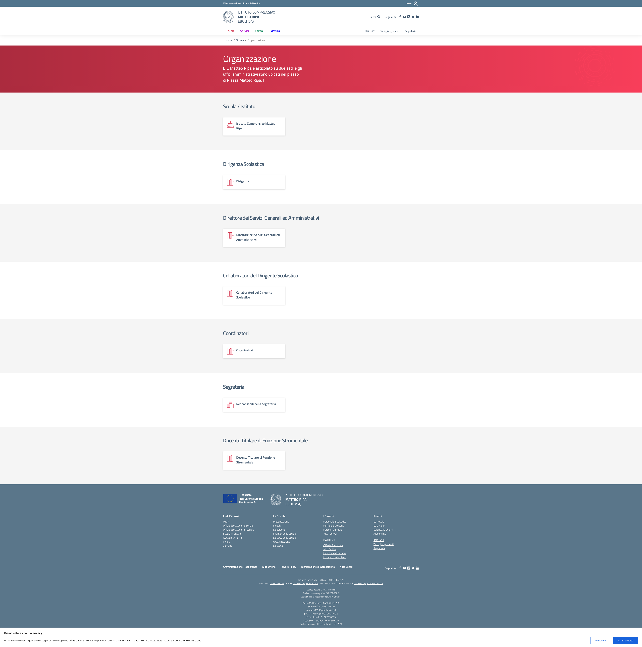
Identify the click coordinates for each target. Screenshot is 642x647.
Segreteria (410, 31)
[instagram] (408, 16)
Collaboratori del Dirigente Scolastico (260, 275)
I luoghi (277, 526)
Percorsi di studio (332, 530)
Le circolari (379, 526)
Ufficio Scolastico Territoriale (238, 530)
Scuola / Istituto (239, 106)
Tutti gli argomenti (389, 31)
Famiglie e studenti (333, 526)
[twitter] (413, 16)
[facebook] (400, 16)
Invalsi (226, 542)
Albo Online (329, 549)
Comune (227, 546)
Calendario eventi (383, 530)
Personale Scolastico (334, 522)
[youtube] (404, 16)
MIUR (226, 522)
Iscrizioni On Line (232, 538)
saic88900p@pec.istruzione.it (368, 583)
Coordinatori (235, 333)
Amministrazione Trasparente (240, 567)
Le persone (279, 530)
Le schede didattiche (334, 553)
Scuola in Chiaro (232, 534)
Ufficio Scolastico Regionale (238, 526)
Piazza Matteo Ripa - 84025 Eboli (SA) (325, 580)
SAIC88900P (332, 593)
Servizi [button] (244, 31)
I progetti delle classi (334, 557)
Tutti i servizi (330, 534)
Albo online (379, 534)
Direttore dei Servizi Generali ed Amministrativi (271, 218)
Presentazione (281, 522)
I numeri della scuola (284, 534)
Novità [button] (258, 31)
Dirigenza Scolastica (243, 164)
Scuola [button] (230, 31)
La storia (278, 546)
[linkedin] (417, 16)
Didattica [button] (274, 31)
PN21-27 (369, 31)
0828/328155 (277, 583)
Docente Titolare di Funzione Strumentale (265, 440)
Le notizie (378, 522)
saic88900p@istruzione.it (305, 583)
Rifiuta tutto (601, 640)
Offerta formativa (333, 545)
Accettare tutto (625, 640)
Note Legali (346, 567)
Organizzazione (281, 542)
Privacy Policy (288, 567)
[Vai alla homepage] (228, 17)
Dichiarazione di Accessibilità (318, 567)
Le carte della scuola (284, 538)
